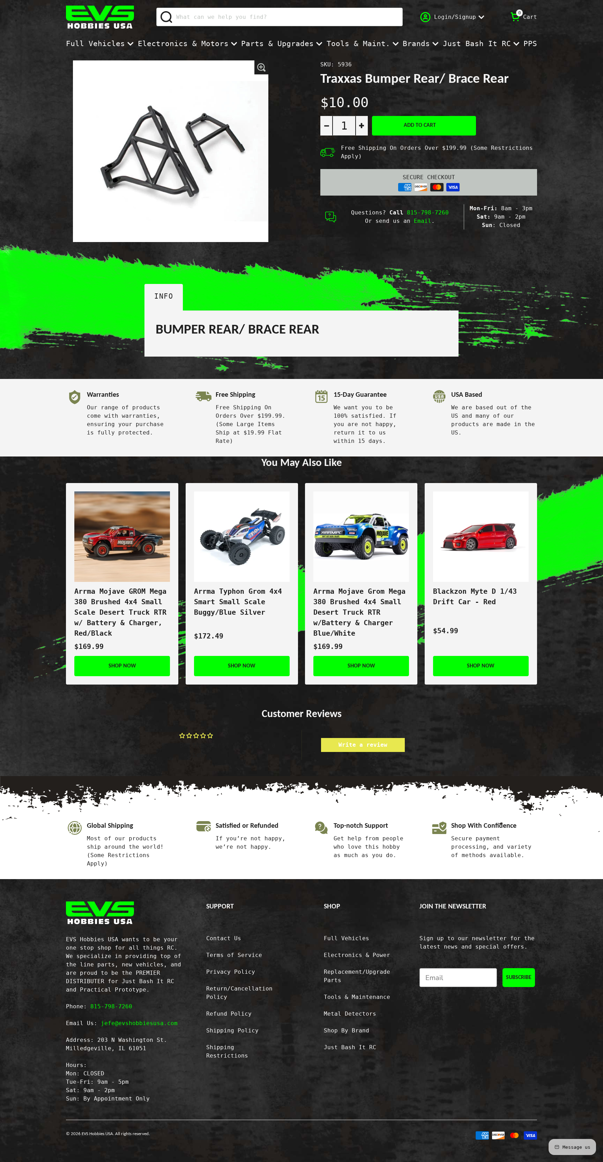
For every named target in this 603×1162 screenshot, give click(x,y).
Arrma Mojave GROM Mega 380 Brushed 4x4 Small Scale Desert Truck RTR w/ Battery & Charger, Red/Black (120, 612)
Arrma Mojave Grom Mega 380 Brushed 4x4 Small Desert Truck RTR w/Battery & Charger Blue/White (359, 612)
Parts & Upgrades (277, 43)
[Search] (166, 17)
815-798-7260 (428, 212)
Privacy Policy (230, 972)
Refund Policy (229, 1013)
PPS (530, 43)
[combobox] (279, 17)
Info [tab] (163, 296)
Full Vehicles (95, 43)
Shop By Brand (346, 1030)
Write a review (362, 744)
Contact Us (223, 938)
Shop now (122, 666)
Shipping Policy (232, 1030)
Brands (416, 43)
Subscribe (518, 977)
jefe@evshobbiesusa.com (139, 1023)
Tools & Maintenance (357, 997)
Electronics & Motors (183, 43)
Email (422, 221)
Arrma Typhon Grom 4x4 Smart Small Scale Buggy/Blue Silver (238, 601)
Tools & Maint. (358, 43)
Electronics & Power (357, 955)
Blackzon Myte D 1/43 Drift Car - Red (475, 596)
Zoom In (261, 67)
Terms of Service (234, 955)
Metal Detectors (350, 1013)
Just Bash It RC (477, 43)
